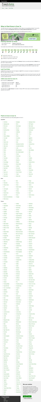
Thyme (30, 196)
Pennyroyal (31, 190)
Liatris (30, 311)
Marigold (17, 319)
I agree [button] (25, 396)
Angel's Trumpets (19, 213)
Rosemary (18, 192)
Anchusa (17, 211)
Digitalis (30, 269)
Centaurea (30, 247)
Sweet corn (6, 172)
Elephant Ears (31, 273)
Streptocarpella (6, 374)
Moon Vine (5, 327)
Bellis (4, 229)
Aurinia (5, 221)
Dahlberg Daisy (31, 261)
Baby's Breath (6, 223)
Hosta (30, 303)
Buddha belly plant (32, 237)
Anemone (30, 211)
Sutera (30, 374)
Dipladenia (5, 271)
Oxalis (5, 337)
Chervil (17, 182)
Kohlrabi (5, 148)
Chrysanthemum (31, 249)
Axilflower (18, 221)
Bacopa (30, 223)
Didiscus (17, 269)
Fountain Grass (18, 285)
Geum (17, 293)
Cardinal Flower (18, 245)
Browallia (5, 237)
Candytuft (30, 243)
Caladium (17, 239)
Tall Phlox (18, 380)
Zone (3, 8)
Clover (17, 253)
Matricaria (30, 319)
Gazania (17, 291)
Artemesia (5, 217)
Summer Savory (31, 194)
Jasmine (30, 307)
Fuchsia (30, 287)
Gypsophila (18, 297)
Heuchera (30, 301)
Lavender (30, 309)
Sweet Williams (19, 378)
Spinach (30, 168)
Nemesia (30, 329)
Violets (5, 392)
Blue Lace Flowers (19, 233)
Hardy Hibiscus (18, 299)
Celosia (17, 247)
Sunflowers (18, 374)
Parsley (17, 190)
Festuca (5, 279)
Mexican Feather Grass (33, 321)
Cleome (5, 253)
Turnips (17, 174)
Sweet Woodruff (32, 378)
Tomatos (30, 172)
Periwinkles (18, 343)
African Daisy (18, 205)
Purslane (5, 160)
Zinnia (5, 394)
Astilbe (5, 219)
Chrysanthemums (7, 251)
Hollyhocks (18, 303)
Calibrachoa (6, 241)
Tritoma (17, 386)
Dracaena (30, 271)
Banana (30, 225)
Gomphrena (31, 295)
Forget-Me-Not (6, 285)
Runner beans (18, 164)
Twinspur (17, 388)
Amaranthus (31, 209)
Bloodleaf (5, 233)
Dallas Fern (31, 263)
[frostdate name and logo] (4, 1)
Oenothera (18, 333)
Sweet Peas (18, 376)
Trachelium (5, 384)
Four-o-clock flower (7, 287)
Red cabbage (6, 162)
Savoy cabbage (6, 166)
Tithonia (5, 382)
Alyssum (17, 209)
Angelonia (5, 213)
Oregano (5, 190)
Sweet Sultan (6, 378)
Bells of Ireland (18, 229)
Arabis (30, 213)
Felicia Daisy (31, 277)
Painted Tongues (32, 337)
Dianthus (17, 267)
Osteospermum (31, 335)
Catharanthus (6, 247)
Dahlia (5, 263)
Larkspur (17, 309)
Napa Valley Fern (6, 329)
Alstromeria (18, 207)
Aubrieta (30, 219)
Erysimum (17, 275)
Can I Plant (11, 8)
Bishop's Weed (6, 231)
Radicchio (18, 160)
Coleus (30, 253)
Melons (5, 150)
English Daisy (6, 275)
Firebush (5, 281)
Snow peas (18, 168)
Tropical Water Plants (7, 388)
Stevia (17, 194)
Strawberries (18, 170)
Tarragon (17, 196)
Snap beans (6, 168)
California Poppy (19, 241)
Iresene (17, 307)
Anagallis (5, 211)
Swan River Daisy (6, 376)
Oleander (30, 333)
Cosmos (30, 257)
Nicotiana (5, 331)
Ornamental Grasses (19, 335)
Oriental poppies (6, 335)
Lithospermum (18, 313)
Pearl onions (18, 156)
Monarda (5, 325)
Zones (14, 1)
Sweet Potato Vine (32, 376)
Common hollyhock (19, 255)
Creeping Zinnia (31, 259)
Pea (29, 154)
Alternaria (5, 209)
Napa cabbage (31, 150)
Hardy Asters (6, 299)
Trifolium (5, 386)
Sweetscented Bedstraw (8, 196)
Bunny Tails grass (7, 239)
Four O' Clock (31, 285)
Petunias (30, 343)
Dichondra (5, 269)
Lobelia (5, 315)
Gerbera (5, 293)
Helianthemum (31, 299)
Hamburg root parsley (20, 144)
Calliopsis (5, 243)
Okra (29, 152)
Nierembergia (18, 331)
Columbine (5, 255)
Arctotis (5, 215)
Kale (29, 146)
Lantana (5, 309)
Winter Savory (6, 198)
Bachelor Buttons (19, 223)
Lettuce (30, 148)
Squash (5, 170)
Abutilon (5, 203)
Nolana (5, 333)
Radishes (30, 160)
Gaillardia (5, 289)
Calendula (30, 239)
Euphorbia (30, 275)
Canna (5, 245)
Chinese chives (6, 184)
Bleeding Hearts (31, 231)
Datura (5, 265)
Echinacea (18, 273)
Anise (4, 180)
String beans (31, 170)
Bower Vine (18, 235)
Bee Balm (17, 227)
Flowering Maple (6, 283)
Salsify (30, 164)
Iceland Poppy (31, 305)
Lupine (5, 317)
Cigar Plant (31, 251)
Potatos (17, 158)
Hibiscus (5, 303)
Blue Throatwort (31, 233)
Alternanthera (31, 207)
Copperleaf (31, 255)
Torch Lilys (18, 382)
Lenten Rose (18, 311)
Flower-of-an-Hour (32, 283)
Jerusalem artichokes (20, 146)
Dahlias (17, 263)
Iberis (17, 305)
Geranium (30, 291)
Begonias (30, 227)
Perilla (5, 343)
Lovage (17, 188)
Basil (17, 180)
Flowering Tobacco (19, 283)
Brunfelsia (18, 237)
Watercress (31, 174)
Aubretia (17, 219)
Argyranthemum (19, 215)
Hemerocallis (18, 301)
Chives (17, 184)
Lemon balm (31, 186)
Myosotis (30, 327)
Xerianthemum (18, 392)
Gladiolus (30, 293)
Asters (30, 217)
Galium (17, 289)
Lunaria (30, 315)
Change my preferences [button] (28, 398)
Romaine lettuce (32, 162)
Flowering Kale (31, 281)
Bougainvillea (6, 235)
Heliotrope (5, 301)
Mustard (30, 188)
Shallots (30, 166)
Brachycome (31, 235)
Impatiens (5, 307)
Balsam (17, 225)
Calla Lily (30, 241)
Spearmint (5, 194)
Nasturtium (18, 329)
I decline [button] (29, 396)
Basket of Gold (6, 227)
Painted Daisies (19, 337)
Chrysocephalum (19, 251)
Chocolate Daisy (19, 249)
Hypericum (5, 305)
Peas (29, 156)
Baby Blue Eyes (31, 221)
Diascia (30, 267)
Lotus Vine (18, 315)
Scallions (17, 166)
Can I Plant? (6, 400)
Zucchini (30, 176)
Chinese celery (31, 182)
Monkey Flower (31, 325)
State (6, 8)
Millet (5, 323)
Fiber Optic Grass (32, 279)
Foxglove (17, 287)
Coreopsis (18, 257)
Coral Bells (5, 257)
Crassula (5, 259)
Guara (4, 297)
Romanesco (6, 164)
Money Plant (18, 325)
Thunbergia (31, 380)
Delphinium (5, 267)
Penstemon (6, 341)
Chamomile (5, 182)
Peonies (30, 341)
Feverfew (18, 279)
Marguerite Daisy (6, 319)
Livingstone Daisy (32, 313)
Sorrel (30, 192)
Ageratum (30, 205)
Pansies (17, 339)
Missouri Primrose (32, 323)
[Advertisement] (20, 18)
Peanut (5, 156)
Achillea (17, 203)
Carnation (30, 245)
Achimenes (31, 203)
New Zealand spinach (20, 152)
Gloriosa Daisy (6, 295)
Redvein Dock (6, 192)
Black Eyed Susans (19, 231)
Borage (30, 180)
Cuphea (17, 261)
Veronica (5, 390)
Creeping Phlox (18, 259)
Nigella (30, 331)
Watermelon (6, 176)
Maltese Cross (31, 317)
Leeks (17, 148)
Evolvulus (5, 277)
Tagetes (5, 380)
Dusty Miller (6, 273)
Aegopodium (6, 205)
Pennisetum (31, 339)
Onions (5, 154)
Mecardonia (6, 321)
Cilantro (30, 184)
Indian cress (6, 146)
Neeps (5, 152)
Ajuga (4, 207)
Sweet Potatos (19, 172)
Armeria (30, 215)
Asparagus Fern (19, 217)
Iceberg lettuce (31, 144)
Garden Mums (31, 289)
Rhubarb (17, 162)
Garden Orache (18, 186)
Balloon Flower (6, 225)
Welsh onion (18, 176)
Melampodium (18, 321)
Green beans (6, 144)
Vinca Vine (18, 390)
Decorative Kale (31, 265)
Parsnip (17, 154)
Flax (17, 281)
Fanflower (18, 277)
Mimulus (17, 323)
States (11, 1)
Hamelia (30, 297)
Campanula (18, 243)
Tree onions (6, 174)
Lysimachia (18, 317)
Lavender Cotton (6, 311)
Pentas (17, 341)
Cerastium (5, 249)
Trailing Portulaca (19, 384)
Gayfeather (5, 291)
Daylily (17, 265)
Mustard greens (19, 150)
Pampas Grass (6, 339)
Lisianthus (5, 313)
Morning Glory (18, 327)
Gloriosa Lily (18, 295)
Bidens (30, 229)
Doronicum (18, 271)
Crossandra (5, 261)
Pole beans (5, 158)
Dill (4, 186)
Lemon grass (6, 188)
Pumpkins (30, 158)
